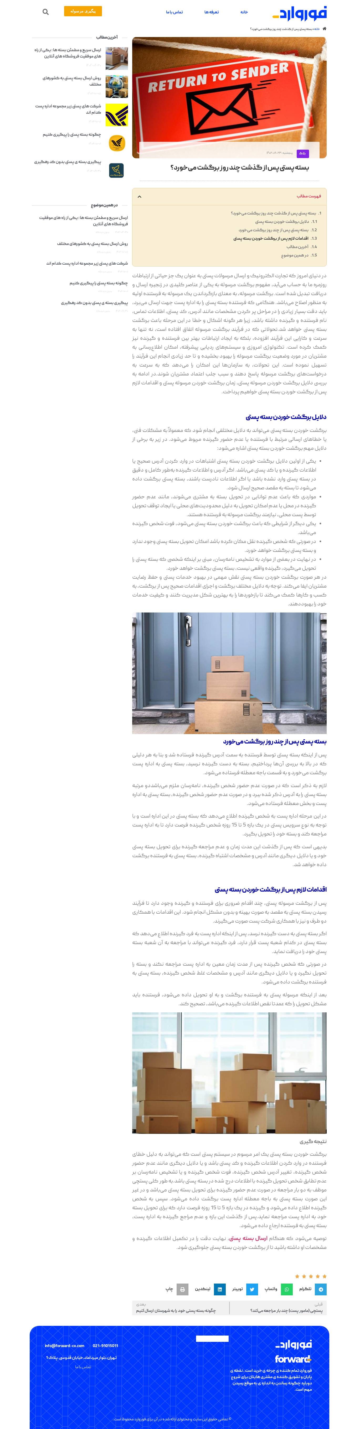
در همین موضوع (295, 256)
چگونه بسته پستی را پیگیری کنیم (72, 135)
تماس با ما (174, 12)
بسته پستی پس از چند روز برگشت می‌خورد (274, 230)
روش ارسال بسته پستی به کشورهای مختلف (92, 244)
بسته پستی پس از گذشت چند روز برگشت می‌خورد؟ (273, 214)
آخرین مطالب (297, 247)
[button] (45, 12)
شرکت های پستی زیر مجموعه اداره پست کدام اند (87, 264)
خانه (244, 12)
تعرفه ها (211, 12)
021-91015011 (105, 1346)
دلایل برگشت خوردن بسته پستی (282, 222)
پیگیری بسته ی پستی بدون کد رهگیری (67, 162)
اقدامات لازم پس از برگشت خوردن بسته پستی (271, 239)
